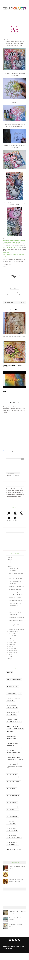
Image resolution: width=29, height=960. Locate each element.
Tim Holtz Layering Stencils (12, 839)
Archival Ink (9, 672)
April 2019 (11, 646)
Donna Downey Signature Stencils (13, 688)
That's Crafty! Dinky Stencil (12, 774)
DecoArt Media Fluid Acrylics (12, 686)
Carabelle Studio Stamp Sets (12, 677)
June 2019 (11, 642)
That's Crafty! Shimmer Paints (12, 786)
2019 (9, 566)
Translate (16, 475)
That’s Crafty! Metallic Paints (12, 809)
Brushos (20, 674)
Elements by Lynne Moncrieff (15, 589)
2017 (9, 656)
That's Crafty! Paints (11, 783)
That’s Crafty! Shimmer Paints (12, 816)
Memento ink (9, 709)
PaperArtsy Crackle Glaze (12, 719)
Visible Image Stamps (11, 849)
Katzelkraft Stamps (10, 702)
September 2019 (12, 635)
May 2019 (11, 644)
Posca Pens (9, 728)
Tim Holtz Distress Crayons (12, 830)
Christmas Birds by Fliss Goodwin (16, 594)
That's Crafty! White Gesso (12, 802)
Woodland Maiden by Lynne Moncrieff (17, 873)
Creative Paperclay (10, 681)
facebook (9, 514)
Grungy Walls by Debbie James (15, 600)
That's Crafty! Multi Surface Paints (13, 781)
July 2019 (11, 640)
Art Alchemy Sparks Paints (12, 674)
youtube (21, 514)
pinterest (9, 520)
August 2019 (12, 638)
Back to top (21, 950)
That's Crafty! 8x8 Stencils (12, 764)
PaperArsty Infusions (11, 716)
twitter (15, 514)
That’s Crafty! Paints (11, 814)
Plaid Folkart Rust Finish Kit (12, 726)
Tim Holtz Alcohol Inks (11, 828)
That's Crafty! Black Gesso (12, 769)
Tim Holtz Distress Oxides (11, 832)
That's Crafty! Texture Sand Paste (13, 800)
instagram (15, 520)
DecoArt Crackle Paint (11, 684)
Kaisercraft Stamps (10, 700)
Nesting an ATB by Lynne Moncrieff (16, 629)
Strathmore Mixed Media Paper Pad (13, 757)
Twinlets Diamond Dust (11, 846)
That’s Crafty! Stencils (11, 823)
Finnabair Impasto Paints (11, 693)
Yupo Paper (19, 849)
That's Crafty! (20, 759)
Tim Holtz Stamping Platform (12, 844)
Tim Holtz (19, 825)
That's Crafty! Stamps (11, 790)
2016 (9, 658)
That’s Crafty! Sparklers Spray (12, 818)
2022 (9, 559)
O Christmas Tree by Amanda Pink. (16, 617)
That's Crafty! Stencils (19, 294)
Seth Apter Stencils (10, 745)
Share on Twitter (15, 285)
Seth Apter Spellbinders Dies (12, 743)
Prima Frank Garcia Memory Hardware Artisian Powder (14, 731)
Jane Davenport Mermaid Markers (13, 698)
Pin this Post (15, 288)
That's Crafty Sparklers (11, 759)
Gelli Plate (9, 695)
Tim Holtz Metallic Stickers (12, 842)
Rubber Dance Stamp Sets (11, 738)
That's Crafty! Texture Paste (12, 797)
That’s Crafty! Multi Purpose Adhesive (14, 811)
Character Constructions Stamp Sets (14, 679)
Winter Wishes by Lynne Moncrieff (16, 573)
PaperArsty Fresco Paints (11, 714)
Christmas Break (12, 570)
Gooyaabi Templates (7, 948)
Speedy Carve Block (10, 750)
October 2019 (12, 633)
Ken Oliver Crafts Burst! (11, 705)
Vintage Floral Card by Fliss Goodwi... (12, 365)
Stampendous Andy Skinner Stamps (13, 752)
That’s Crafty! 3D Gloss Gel (12, 807)
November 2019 (12, 631)
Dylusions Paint (10, 691)
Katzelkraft (11, 294)
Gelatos (19, 693)
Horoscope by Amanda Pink (15, 597)
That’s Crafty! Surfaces (11, 825)
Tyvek (19, 846)
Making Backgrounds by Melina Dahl (13, 390)
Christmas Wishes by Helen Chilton (16, 592)
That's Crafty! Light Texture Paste (13, 779)
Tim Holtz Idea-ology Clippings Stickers (14, 837)
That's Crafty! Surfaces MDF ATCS (13, 795)
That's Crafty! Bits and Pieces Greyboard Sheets (14, 767)
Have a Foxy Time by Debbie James (16, 586)
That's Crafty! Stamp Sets (11, 788)
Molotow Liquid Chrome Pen (12, 712)
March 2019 (11, 648)
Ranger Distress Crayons (11, 736)
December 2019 (12, 568)
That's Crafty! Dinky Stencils (12, 776)
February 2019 (12, 650)
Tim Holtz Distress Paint (11, 835)
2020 (9, 564)
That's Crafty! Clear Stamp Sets (13, 772)
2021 (9, 562)
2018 (9, 654)
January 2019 (12, 652)
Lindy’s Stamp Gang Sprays (12, 707)
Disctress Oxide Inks (13, 292)
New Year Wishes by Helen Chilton (16, 576)
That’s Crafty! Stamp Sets (11, 821)
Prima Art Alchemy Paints (18, 728)
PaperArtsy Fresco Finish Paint (13, 723)
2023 (9, 557)
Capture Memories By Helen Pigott (14, 336)
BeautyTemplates (15, 946)
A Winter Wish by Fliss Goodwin (15, 578)
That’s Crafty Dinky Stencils (12, 804)
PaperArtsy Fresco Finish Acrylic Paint (14, 721)
